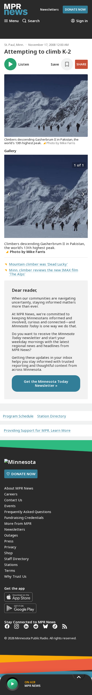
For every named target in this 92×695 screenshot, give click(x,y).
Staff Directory (16, 558)
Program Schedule (18, 416)
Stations (11, 564)
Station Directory (51, 416)
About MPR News (18, 488)
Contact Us (13, 500)
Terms (9, 570)
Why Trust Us (15, 576)
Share (81, 64)
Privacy (10, 547)
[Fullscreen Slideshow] (9, 165)
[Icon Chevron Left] (9, 194)
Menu (14, 21)
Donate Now (75, 9)
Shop (8, 552)
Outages (11, 535)
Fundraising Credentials (24, 517)
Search (34, 21)
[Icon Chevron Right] (83, 194)
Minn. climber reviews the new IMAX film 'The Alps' (43, 272)
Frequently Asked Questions (27, 511)
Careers (10, 494)
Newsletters (14, 529)
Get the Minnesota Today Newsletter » (46, 383)
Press (8, 541)
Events (10, 505)
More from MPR (17, 523)
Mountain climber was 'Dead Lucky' (38, 264)
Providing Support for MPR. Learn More (37, 430)
